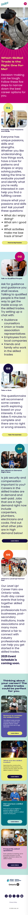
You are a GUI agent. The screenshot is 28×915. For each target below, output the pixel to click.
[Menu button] (25, 3)
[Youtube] (21, 896)
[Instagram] (6, 896)
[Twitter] (14, 896)
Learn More (15, 541)
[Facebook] (17, 896)
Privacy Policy (13, 902)
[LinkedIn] (10, 896)
